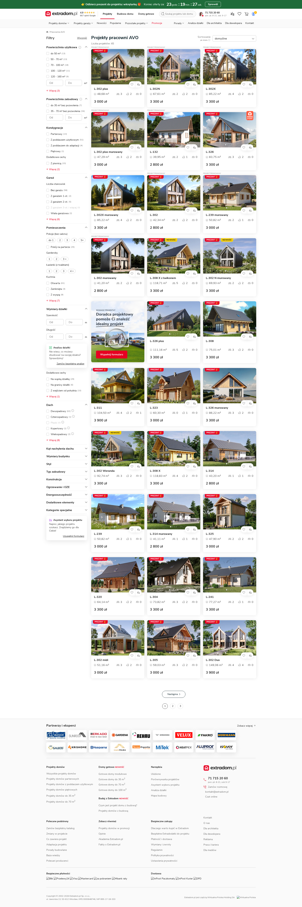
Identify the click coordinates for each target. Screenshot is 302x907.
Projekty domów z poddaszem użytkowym (69, 784)
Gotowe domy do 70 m (112, 784)
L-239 (98, 534)
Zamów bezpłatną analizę (70, 363)
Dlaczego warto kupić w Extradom (170, 828)
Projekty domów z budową (113, 811)
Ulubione (156, 774)
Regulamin (157, 850)
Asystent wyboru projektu (165, 784)
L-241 (210, 597)
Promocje (157, 23)
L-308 (210, 341)
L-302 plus (101, 89)
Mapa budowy (159, 795)
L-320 (98, 597)
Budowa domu (125, 14)
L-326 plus (157, 341)
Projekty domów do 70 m (60, 801)
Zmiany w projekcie (56, 833)
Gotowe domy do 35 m (112, 779)
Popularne (115, 23)
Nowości (101, 23)
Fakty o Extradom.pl (109, 844)
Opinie (102, 833)
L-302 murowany (105, 278)
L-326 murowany (217, 408)
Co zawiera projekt (56, 839)
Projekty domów (55, 767)
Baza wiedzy (53, 855)
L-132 (154, 152)
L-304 (154, 597)
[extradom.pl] (61, 14)
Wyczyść (82, 38)
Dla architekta (214, 23)
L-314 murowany (161, 534)
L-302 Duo (213, 660)
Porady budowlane (56, 850)
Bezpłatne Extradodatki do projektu (170, 833)
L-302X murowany (106, 215)
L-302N (155, 89)
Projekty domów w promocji (114, 828)
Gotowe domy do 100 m (113, 790)
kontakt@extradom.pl (219, 792)
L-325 (210, 534)
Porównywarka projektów (165, 779)
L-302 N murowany (218, 278)
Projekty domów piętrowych (61, 789)
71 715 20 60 (212, 12)
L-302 (154, 215)
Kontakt (249, 23)
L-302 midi (101, 660)
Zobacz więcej (245, 725)
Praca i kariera (211, 852)
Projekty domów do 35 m (60, 795)
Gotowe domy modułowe (113, 774)
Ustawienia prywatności (164, 860)
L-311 (98, 408)
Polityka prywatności (162, 855)
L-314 (210, 471)
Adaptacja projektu (56, 844)
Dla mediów (209, 857)
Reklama (208, 847)
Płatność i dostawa (161, 839)
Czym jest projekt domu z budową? (118, 805)
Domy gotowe (146, 14)
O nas (206, 830)
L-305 (154, 660)
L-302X (211, 89)
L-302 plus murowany (108, 152)
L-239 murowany (217, 215)
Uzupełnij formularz (73, 536)
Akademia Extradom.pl (111, 839)
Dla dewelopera (233, 23)
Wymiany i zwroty (161, 844)
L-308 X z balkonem (163, 278)
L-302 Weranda (104, 471)
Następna (172, 694)
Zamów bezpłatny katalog (60, 828)
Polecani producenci (57, 860)
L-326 (210, 152)
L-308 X (155, 471)
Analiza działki (195, 23)
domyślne (221, 39)
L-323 (154, 408)
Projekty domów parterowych (62, 779)
